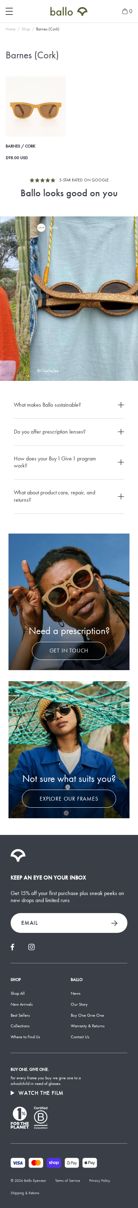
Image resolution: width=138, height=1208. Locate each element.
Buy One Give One (87, 1015)
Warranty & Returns (87, 1025)
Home (11, 29)
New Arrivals (22, 1004)
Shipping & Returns (25, 1193)
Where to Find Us (25, 1036)
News (75, 993)
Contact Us (80, 1036)
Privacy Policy (99, 1180)
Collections (20, 1025)
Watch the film (41, 1093)
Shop (26, 29)
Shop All (18, 993)
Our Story (79, 1004)
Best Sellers (20, 1015)
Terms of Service (67, 1180)
